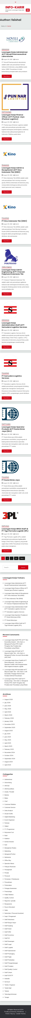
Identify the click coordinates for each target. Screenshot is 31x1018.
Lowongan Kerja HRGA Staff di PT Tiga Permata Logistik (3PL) (15, 530)
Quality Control (9, 898)
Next (22, 558)
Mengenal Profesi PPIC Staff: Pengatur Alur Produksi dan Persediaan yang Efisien (13, 646)
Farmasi (6, 823)
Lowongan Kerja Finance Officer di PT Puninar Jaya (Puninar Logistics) (13, 117)
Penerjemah (8, 869)
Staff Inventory (9, 935)
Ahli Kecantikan (9, 789)
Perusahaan (5, 218)
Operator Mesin (9, 863)
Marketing (7, 851)
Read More (7, 76)
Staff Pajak (7, 957)
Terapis (6, 997)
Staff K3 (7, 938)
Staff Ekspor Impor (10, 922)
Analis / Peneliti (9, 792)
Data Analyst (8, 810)
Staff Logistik (8, 947)
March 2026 (8, 715)
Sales (6, 910)
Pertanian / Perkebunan (11, 879)
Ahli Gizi (6, 785)
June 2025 (7, 737)
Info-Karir (14, 7)
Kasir (5, 835)
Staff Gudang (8, 926)
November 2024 (9, 752)
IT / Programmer (9, 829)
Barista (6, 795)
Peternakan (8, 885)
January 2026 (8, 721)
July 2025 (7, 734)
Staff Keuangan (6, 112)
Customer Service (9, 807)
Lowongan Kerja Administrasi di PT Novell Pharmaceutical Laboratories (14, 54)
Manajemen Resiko (10, 848)
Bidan (6, 798)
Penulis (6, 873)
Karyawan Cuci (9, 832)
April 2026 (7, 712)
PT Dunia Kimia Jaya (11, 480)
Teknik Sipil (7, 988)
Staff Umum (5, 526)
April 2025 (7, 743)
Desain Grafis (8, 813)
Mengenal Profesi (9, 854)
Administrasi (5, 49)
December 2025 (9, 724)
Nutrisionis (7, 857)
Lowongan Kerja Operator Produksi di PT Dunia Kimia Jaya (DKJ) (13, 429)
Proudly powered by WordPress (14, 1011)
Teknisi (6, 991)
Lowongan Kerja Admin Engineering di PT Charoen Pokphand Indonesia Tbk (13, 272)
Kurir (5, 845)
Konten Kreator (9, 841)
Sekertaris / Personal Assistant (14, 913)
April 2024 (7, 765)
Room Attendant (9, 907)
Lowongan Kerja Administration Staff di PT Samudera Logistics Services (14, 325)
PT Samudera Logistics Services (12, 377)
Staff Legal (7, 944)
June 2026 (7, 706)
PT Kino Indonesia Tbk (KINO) (14, 221)
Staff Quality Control (10, 969)
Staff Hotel (7, 929)
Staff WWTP (8, 975)
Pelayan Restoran (10, 866)
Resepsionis (5, 165)
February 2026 (9, 718)
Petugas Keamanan (10, 888)
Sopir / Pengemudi (10, 916)
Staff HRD (7, 932)
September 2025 (9, 727)
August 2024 (8, 762)
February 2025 (9, 749)
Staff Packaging (9, 954)
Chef (5, 801)
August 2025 (8, 730)
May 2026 (7, 709)
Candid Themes (21, 1013)
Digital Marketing (9, 817)
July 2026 (7, 702)
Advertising (8, 782)
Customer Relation (10, 804)
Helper (6, 826)
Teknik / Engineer (7, 267)
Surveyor (7, 982)
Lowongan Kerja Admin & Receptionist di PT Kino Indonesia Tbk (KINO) (13, 170)
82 (16, 558)
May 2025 (7, 740)
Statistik (7, 978)
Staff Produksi (6, 424)
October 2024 (8, 755)
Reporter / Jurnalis (9, 901)
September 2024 (9, 758)
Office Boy (7, 860)
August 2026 (8, 699)
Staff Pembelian (9, 960)
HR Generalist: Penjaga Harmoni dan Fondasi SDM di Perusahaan (15, 673)
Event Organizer (9, 820)
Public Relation (9, 894)
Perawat (7, 876)
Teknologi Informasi (10, 994)
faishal (17, 59)
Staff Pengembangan (11, 963)
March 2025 (8, 746)
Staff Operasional (9, 950)
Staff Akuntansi (9, 919)
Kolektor (7, 838)
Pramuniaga (8, 891)
